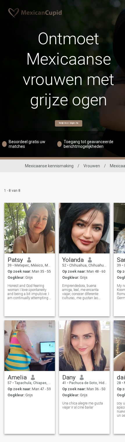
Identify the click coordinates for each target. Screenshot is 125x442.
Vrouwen (91, 166)
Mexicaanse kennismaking (49, 166)
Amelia (17, 377)
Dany (69, 377)
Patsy (15, 259)
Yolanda (73, 259)
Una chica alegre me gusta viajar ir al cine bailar (82, 405)
